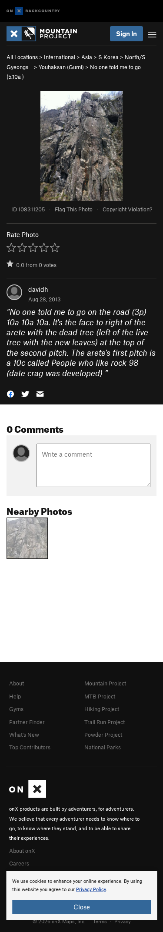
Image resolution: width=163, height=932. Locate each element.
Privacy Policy (91, 889)
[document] (81, 895)
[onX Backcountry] (33, 11)
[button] (10, 393)
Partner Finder (27, 721)
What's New (24, 734)
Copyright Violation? (127, 209)
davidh (38, 289)
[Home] (46, 33)
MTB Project (99, 696)
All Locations (22, 56)
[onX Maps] (27, 795)
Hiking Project (101, 708)
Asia (86, 56)
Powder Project (103, 734)
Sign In (126, 33)
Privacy (122, 921)
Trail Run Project (104, 721)
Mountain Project (105, 683)
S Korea (108, 56)
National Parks (102, 747)
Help (15, 696)
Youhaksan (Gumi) (61, 66)
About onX (22, 850)
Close (81, 907)
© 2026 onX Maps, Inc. (59, 921)
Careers (19, 863)
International (59, 56)
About (16, 683)
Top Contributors (29, 747)
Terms (100, 921)
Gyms (16, 708)
